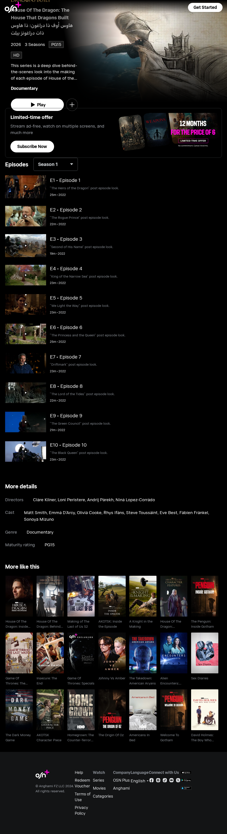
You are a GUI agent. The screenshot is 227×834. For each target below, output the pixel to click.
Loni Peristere (71, 500)
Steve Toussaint (142, 512)
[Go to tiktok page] (165, 781)
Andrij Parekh (100, 500)
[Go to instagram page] (158, 781)
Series (98, 780)
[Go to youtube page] (171, 781)
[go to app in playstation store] (186, 788)
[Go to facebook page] (151, 781)
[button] (205, 7)
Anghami (121, 788)
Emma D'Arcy (62, 512)
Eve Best (168, 512)
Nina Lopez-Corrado (135, 500)
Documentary (24, 88)
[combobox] (55, 164)
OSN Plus (121, 780)
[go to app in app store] (186, 772)
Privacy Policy (81, 810)
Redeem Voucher (82, 783)
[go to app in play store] (186, 780)
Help (79, 772)
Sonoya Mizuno (39, 519)
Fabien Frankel (193, 512)
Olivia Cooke (89, 512)
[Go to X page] (178, 781)
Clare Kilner (44, 500)
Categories (103, 796)
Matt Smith (35, 512)
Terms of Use (82, 796)
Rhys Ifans (114, 512)
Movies (99, 788)
